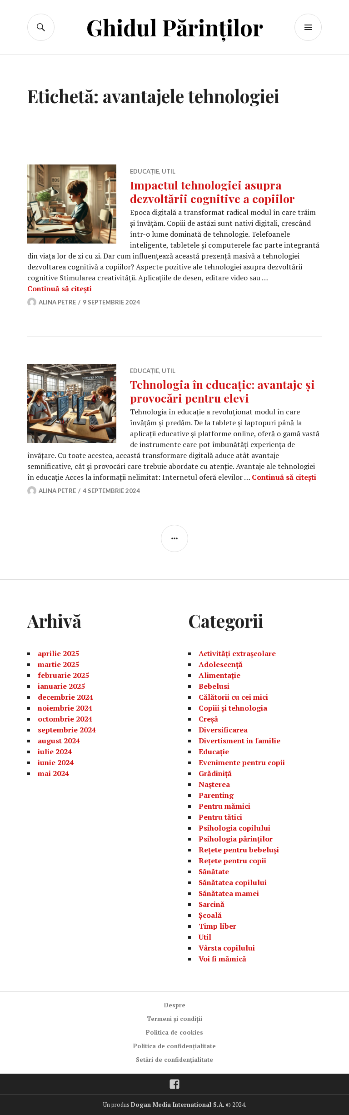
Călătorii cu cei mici (233, 697)
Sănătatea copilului (233, 882)
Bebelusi (214, 686)
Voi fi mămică (222, 959)
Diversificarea (223, 730)
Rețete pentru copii (232, 861)
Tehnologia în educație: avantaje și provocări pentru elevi (222, 391)
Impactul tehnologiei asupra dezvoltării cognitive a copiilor (212, 191)
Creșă (208, 719)
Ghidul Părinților (174, 27)
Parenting (216, 795)
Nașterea (214, 784)
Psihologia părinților (236, 839)
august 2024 (59, 741)
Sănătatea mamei (229, 893)
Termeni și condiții (174, 1019)
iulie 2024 (55, 752)
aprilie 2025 (58, 653)
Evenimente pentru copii (242, 762)
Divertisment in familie (239, 741)
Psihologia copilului (234, 828)
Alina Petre (57, 302)
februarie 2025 (63, 675)
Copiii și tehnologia (233, 708)
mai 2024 (53, 773)
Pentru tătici (220, 817)
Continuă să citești (59, 289)
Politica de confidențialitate (174, 1046)
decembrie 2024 (65, 697)
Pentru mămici (224, 806)
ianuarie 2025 (61, 686)
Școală (210, 915)
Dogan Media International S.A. (177, 1104)
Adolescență (221, 664)
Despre (174, 1005)
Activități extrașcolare (237, 653)
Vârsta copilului (227, 948)
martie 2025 (58, 664)
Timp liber (217, 926)
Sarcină (211, 904)
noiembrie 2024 (65, 708)
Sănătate (214, 871)
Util (168, 171)
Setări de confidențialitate (174, 1059)
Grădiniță (215, 773)
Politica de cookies (174, 1032)
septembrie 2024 (67, 730)
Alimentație (219, 675)
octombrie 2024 (65, 719)
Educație (144, 171)
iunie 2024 (56, 762)
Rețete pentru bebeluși (239, 850)
